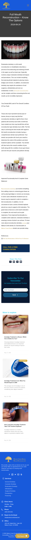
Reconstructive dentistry (8, 188)
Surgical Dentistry (10, 491)
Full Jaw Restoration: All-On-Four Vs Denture (16, 238)
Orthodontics (8, 488)
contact (24, 223)
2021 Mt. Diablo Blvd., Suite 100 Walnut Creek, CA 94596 (13, 524)
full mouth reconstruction (21, 90)
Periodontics (8, 493)
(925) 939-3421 (9, 512)
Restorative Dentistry (11, 486)
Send (14, 295)
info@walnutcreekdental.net (12, 517)
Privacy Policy (13, 535)
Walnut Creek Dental (7, 228)
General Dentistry (10, 481)
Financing (8, 495)
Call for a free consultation (10, 248)
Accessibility (5, 535)
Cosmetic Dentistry (10, 484)
